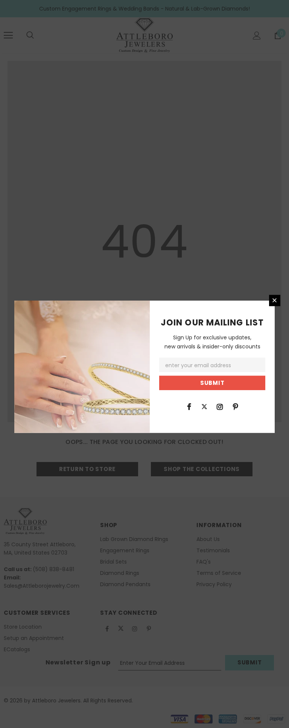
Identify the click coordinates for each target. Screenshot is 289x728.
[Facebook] (189, 406)
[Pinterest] (235, 406)
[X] (204, 406)
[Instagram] (219, 406)
